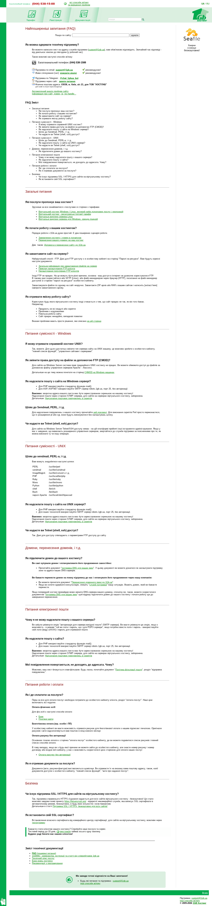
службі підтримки (98, 584)
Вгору (205, 893)
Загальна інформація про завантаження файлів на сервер (68, 266)
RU (207, 3)
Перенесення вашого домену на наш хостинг (61, 240)
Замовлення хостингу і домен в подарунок (60, 237)
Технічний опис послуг (43, 858)
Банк (41, 716)
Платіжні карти (46, 719)
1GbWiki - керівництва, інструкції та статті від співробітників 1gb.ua (65, 856)
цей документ (100, 412)
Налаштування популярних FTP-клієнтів (59, 271)
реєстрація (65, 831)
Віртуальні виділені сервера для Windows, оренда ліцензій (68, 219)
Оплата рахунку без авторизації (55, 754)
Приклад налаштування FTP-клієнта (57, 268)
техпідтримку (38, 822)
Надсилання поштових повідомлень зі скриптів (68, 398)
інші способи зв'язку (90, 883)
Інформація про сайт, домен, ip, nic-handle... (54, 94)
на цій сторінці (94, 321)
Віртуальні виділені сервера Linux (56, 216)
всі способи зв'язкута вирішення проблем (79, 3)
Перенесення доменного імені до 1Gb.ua (92, 582)
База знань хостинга (42, 861)
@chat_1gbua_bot (69, 78)
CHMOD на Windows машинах (99, 372)
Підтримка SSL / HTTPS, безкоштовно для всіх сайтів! (80, 806)
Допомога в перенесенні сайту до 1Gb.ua (64, 245)
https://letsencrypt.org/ (75, 801)
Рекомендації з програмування (47, 863)
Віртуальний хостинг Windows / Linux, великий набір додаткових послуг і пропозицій (81, 211)
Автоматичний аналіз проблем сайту (50, 91)
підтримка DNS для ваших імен (77, 568)
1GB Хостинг (199, 903)
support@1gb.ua (96, 49)
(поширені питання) (44, 853)
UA (202, 3)
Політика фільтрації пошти (128, 669)
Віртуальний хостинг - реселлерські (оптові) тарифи (65, 214)
